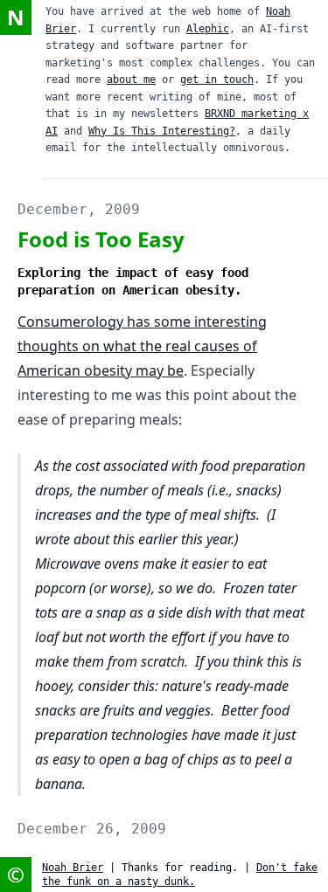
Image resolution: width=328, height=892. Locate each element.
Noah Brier (72, 867)
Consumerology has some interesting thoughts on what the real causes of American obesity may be (142, 346)
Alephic (207, 29)
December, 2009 (78, 209)
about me (131, 79)
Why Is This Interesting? (161, 131)
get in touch (217, 79)
